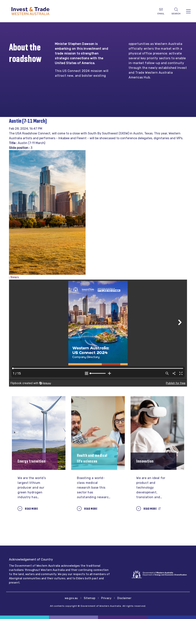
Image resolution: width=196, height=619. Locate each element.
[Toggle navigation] (188, 11)
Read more (31, 508)
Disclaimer (124, 598)
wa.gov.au (71, 598)
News (15, 277)
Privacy (106, 598)
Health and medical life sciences (92, 458)
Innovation (145, 461)
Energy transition (32, 461)
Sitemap (89, 598)
